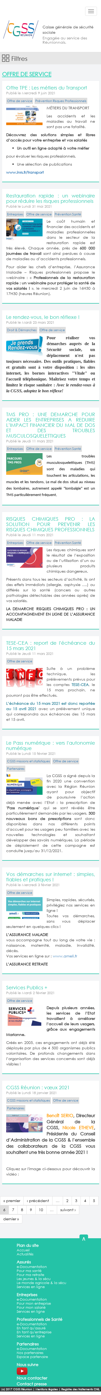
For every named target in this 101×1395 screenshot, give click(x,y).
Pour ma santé (29, 1271)
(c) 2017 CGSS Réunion (16, 1389)
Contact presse (32, 1383)
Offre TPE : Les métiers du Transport (46, 88)
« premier (12, 1200)
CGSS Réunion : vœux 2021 (38, 1087)
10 (41, 1209)
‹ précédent (38, 1200)
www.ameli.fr (65, 955)
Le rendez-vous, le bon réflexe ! (42, 317)
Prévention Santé (68, 214)
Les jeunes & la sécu (34, 1279)
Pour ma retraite (30, 1275)
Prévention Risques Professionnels (60, 101)
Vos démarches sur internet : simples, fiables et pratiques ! (50, 876)
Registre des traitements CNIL (80, 1389)
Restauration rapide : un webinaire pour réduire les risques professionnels (50, 198)
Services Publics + (26, 987)
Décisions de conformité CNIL (52, 1393)
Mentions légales (47, 1389)
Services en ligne (31, 1287)
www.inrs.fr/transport (25, 172)
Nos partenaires (30, 1353)
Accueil (23, 1250)
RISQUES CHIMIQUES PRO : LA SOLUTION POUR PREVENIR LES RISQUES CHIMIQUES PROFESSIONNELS (50, 524)
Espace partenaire (32, 1357)
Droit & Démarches (22, 330)
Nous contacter (32, 1378)
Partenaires (16, 768)
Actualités (25, 1254)
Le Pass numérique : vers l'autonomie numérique (50, 745)
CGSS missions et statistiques (28, 761)
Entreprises (15, 214)
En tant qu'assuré (31, 1328)
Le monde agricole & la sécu (41, 1283)
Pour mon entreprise (34, 1303)
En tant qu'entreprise (34, 1332)
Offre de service (19, 101)
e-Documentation (32, 1267)
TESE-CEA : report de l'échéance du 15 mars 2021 (50, 645)
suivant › (68, 1209)
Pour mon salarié (31, 1307)
